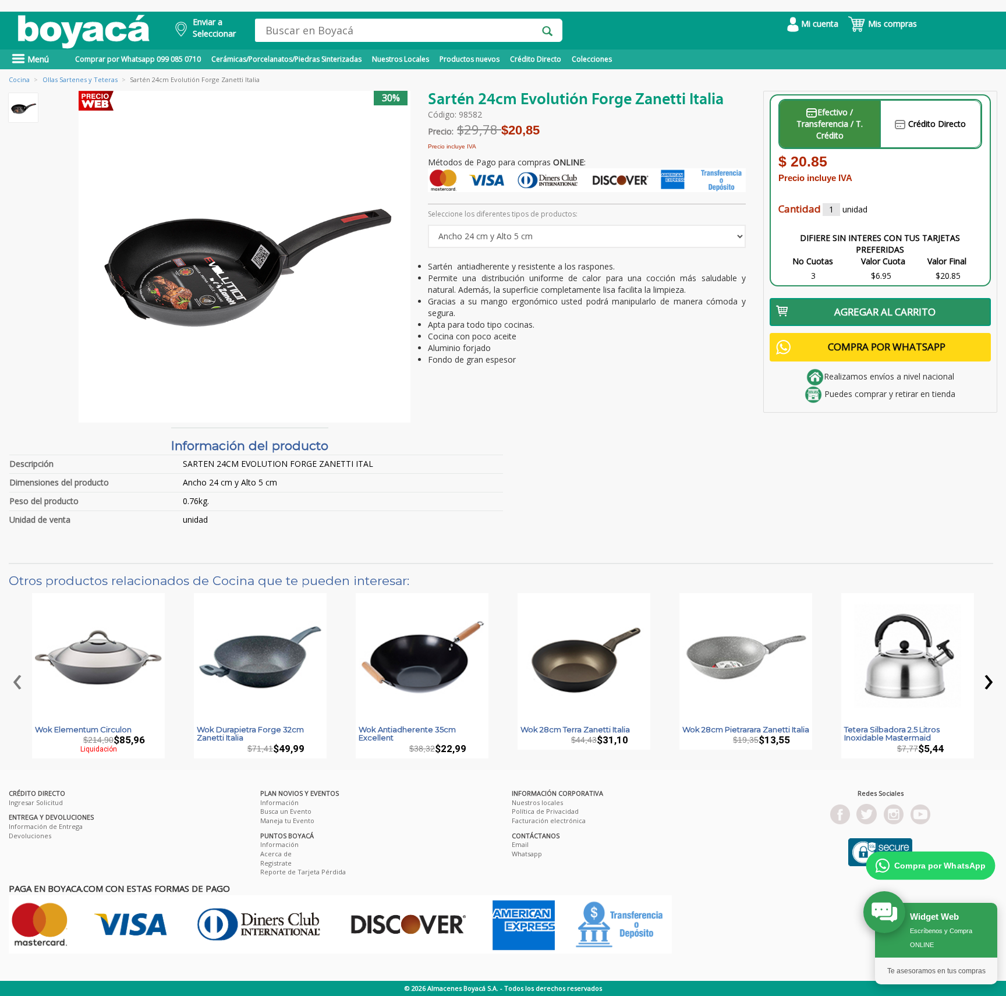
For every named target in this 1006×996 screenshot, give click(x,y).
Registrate (276, 863)
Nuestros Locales (400, 59)
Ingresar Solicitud (36, 802)
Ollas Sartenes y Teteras (80, 79)
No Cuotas (812, 261)
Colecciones (592, 59)
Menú (37, 59)
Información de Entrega (46, 826)
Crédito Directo (535, 59)
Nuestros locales (537, 802)
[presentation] (17, 678)
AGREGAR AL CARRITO (885, 311)
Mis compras (891, 23)
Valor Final (946, 261)
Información (279, 802)
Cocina (19, 79)
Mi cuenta (818, 23)
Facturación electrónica (549, 820)
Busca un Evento (285, 811)
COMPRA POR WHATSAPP (886, 346)
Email (520, 844)
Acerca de (276, 853)
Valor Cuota (883, 261)
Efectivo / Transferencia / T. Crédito (829, 124)
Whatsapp (527, 853)
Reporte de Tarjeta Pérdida (303, 871)
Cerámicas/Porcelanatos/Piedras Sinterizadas (286, 59)
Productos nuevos (470, 59)
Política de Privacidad (545, 811)
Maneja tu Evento (287, 820)
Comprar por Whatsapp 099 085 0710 (138, 59)
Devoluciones (30, 835)
